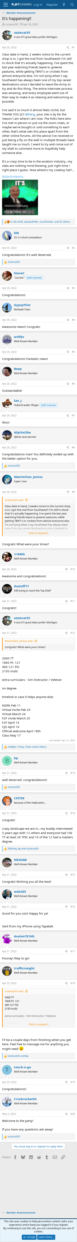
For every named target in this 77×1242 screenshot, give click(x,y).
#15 (72, 874)
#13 (72, 773)
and (18, 1056)
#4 (73, 320)
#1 (73, 47)
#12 (72, 633)
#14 (72, 813)
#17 (72, 951)
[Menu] (5, 5)
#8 (73, 447)
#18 (72, 983)
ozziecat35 (11, 24)
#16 (72, 906)
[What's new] (64, 4)
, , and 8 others (27, 747)
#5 (73, 352)
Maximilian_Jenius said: (19, 641)
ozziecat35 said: (14, 500)
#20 (72, 1114)
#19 (72, 1082)
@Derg (30, 114)
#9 (73, 492)
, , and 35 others (40, 221)
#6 (73, 383)
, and (23, 848)
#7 (73, 415)
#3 (73, 288)
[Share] (67, 47)
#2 (73, 248)
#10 (72, 569)
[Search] (72, 4)
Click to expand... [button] (39, 533)
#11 (72, 601)
